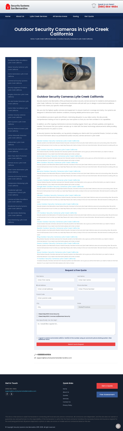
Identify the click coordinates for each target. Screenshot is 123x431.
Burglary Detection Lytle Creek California (18, 95)
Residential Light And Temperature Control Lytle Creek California (17, 192)
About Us (20, 16)
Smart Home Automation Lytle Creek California (18, 171)
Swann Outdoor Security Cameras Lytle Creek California (58, 243)
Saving (76, 16)
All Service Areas (60, 16)
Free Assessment (107, 394)
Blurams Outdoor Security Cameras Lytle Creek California (58, 171)
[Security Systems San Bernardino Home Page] (17, 6)
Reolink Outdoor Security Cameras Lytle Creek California (58, 228)
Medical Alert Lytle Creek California (16, 143)
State (79, 303)
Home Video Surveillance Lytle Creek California (18, 109)
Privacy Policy (67, 405)
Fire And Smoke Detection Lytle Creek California (18, 102)
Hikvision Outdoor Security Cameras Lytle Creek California (59, 195)
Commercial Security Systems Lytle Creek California (17, 82)
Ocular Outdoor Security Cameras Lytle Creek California (58, 222)
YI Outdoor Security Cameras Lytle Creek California (56, 259)
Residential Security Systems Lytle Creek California (17, 207)
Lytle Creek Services (38, 16)
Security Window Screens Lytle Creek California (18, 130)
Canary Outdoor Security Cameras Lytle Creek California (58, 180)
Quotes (65, 395)
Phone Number (82, 285)
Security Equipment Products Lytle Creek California (17, 89)
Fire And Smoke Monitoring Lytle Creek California (17, 214)
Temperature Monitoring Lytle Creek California (18, 184)
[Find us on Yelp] (11, 394)
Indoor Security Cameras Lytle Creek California (18, 68)
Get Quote (89, 16)
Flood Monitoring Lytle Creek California (17, 221)
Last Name (80, 276)
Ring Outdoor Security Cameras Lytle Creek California (57, 237)
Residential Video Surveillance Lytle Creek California (17, 61)
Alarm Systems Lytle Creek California (17, 123)
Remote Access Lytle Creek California (17, 164)
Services (66, 399)
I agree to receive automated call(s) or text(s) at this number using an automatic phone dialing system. (75, 338)
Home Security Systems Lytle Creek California (17, 150)
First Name (40, 276)
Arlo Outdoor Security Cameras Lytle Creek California (57, 150)
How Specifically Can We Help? (47, 320)
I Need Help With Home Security (48, 314)
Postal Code (41, 294)
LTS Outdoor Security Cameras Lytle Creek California (57, 213)
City (38, 303)
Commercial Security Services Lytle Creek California (17, 177)
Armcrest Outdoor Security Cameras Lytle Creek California (59, 156)
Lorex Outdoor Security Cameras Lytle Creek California (57, 204)
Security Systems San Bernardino (25, 427)
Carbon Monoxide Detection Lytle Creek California (17, 136)
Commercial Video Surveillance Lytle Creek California (18, 200)
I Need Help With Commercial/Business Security (54, 316)
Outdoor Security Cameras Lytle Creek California (16, 116)
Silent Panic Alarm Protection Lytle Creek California (17, 157)
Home (7, 16)
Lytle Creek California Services (46, 39)
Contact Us (67, 402)
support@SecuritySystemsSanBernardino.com (54, 358)
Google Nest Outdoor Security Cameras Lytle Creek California (60, 186)
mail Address (41, 285)
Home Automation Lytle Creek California (18, 75)
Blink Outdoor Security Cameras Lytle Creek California (57, 162)
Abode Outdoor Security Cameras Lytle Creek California (58, 141)
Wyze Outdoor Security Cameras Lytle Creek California (57, 252)
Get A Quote (107, 386)
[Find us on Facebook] (7, 394)
